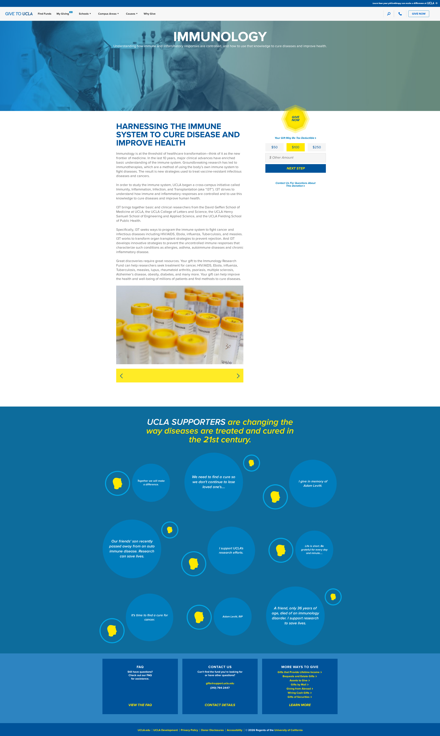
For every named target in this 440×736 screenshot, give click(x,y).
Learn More (300, 705)
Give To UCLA (19, 14)
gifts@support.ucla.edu (220, 683)
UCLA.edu (144, 730)
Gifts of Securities (299, 697)
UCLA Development (165, 730)
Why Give (150, 13)
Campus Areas (107, 13)
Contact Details (220, 705)
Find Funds (44, 13)
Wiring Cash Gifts (299, 693)
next (237, 376)
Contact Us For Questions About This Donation (295, 184)
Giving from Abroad (299, 688)
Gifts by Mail (299, 684)
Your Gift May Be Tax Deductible (294, 138)
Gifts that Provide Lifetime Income (299, 672)
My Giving (63, 13)
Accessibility (234, 730)
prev (122, 376)
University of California (288, 730)
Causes (130, 13)
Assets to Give (299, 680)
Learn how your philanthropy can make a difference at (400, 3)
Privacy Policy (189, 730)
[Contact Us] (400, 13)
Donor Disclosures (212, 730)
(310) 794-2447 (220, 688)
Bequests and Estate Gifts (299, 676)
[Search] (389, 13)
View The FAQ (140, 705)
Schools (84, 13)
